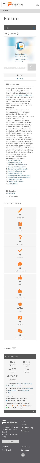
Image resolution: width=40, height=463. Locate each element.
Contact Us (25, 450)
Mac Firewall (6, 450)
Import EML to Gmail (16, 182)
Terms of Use (7, 434)
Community (25, 431)
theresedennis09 (27, 388)
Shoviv (16, 95)
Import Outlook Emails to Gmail (19, 175)
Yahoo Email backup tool (16, 171)
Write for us (25, 447)
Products (24, 425)
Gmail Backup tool (15, 179)
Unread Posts (24, 390)
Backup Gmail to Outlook (16, 167)
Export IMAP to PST (14, 160)
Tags (9, 393)
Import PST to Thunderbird (17, 165)
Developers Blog (27, 428)
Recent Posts (12, 390)
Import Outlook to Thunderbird (19, 177)
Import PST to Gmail (15, 163)
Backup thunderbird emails (18, 169)
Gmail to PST (13, 184)
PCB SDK (5, 447)
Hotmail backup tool (15, 173)
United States (10, 193)
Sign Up (10, 441)
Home (23, 421)
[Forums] (6, 33)
